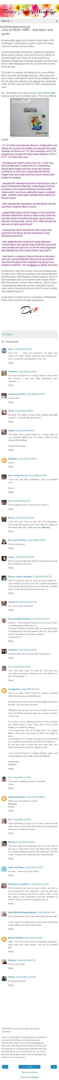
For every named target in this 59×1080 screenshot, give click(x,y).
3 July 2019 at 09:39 (27, 459)
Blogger (35, 1077)
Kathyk (11, 430)
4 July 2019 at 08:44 (35, 797)
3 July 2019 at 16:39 (42, 576)
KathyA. (12, 960)
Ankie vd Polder (16, 867)
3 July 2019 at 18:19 (27, 650)
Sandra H (12, 650)
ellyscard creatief (16, 394)
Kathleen (12, 459)
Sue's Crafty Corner (17, 475)
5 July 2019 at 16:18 (39, 884)
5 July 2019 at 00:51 (25, 842)
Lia (9, 777)
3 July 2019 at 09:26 (25, 430)
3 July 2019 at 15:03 (25, 557)
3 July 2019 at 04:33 (27, 371)
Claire (11, 411)
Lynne (11, 557)
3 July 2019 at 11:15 (21, 501)
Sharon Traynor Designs (20, 576)
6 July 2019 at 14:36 (46, 912)
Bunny (11, 518)
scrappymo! (14, 689)
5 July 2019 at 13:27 (34, 867)
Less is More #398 (46, 93)
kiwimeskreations (16, 797)
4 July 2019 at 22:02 (21, 819)
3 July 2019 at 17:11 (27, 602)
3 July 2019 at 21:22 (30, 689)
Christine (12, 371)
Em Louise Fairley (17, 540)
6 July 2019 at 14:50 (33, 938)
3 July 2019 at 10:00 (37, 475)
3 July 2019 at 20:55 (21, 667)
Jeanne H (12, 602)
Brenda (11, 842)
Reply (10, 363)
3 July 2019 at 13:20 (36, 540)
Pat (9, 819)
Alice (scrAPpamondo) (19, 619)
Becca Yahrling (15, 938)
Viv (9, 501)
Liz (9, 667)
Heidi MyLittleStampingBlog (22, 912)
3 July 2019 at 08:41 (24, 411)
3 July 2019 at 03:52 (23, 349)
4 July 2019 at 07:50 (21, 777)
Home (29, 1067)
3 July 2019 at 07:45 (35, 394)
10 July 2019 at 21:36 (26, 977)
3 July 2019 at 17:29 (40, 619)
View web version (29, 1072)
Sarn (10, 349)
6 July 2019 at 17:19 (26, 960)
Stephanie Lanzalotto (18, 884)
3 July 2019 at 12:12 (25, 518)
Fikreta (11, 977)
